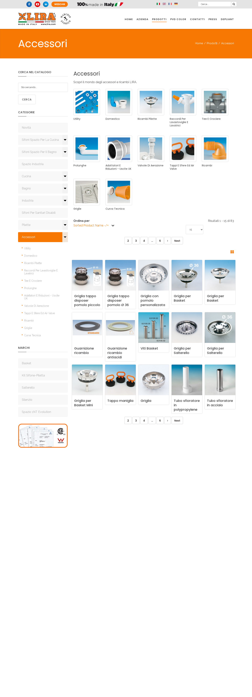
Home (199, 43)
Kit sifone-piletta (33, 375)
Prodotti (212, 43)
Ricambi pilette (33, 263)
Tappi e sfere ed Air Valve (39, 313)
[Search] (234, 4)
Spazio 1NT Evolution (36, 412)
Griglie (28, 327)
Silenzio (27, 399)
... (152, 241)
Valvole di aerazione (36, 305)
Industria (27, 200)
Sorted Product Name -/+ (90, 225)
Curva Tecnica (32, 335)
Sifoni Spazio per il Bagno (39, 152)
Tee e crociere (33, 280)
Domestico (30, 255)
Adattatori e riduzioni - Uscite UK (41, 297)
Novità (26, 127)
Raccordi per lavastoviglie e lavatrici (41, 272)
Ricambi (29, 320)
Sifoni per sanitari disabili (39, 212)
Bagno (26, 188)
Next (177, 241)
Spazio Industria (33, 164)
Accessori (28, 237)
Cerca (27, 99)
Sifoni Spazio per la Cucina (40, 140)
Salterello (28, 387)
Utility (27, 248)
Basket (26, 363)
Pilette (26, 225)
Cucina (26, 176)
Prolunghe (30, 288)
